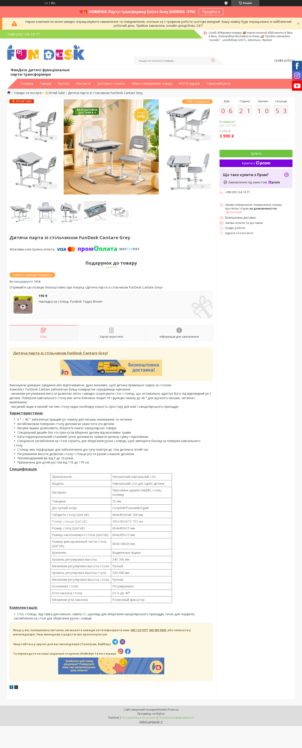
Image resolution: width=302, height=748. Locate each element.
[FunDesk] (46, 56)
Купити (256, 153)
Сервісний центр (218, 83)
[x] (16, 688)
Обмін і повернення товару (152, 83)
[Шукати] (212, 61)
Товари (45, 83)
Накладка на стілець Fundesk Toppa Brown (70, 302)
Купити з (248, 163)
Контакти (83, 83)
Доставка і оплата (111, 83)
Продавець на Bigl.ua (151, 713)
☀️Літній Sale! (55, 93)
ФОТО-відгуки (189, 83)
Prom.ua (173, 709)
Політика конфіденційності (176, 717)
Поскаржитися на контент (139, 717)
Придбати (211, 11)
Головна (27, 83)
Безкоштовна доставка (240, 217)
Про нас (64, 83)
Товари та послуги (27, 93)
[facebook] (11, 688)
